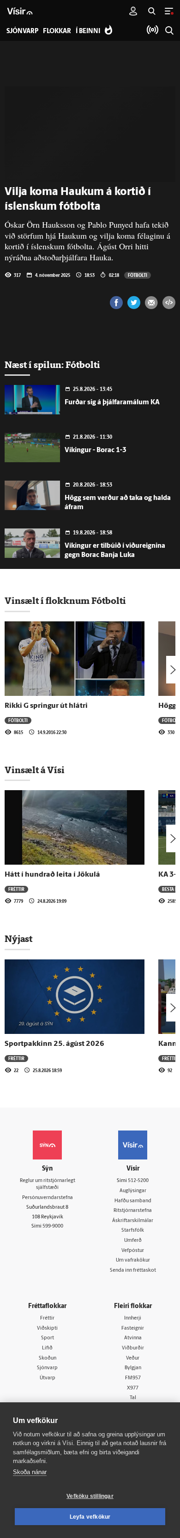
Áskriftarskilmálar (132, 1220)
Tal (133, 1397)
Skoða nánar (30, 1472)
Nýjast (18, 939)
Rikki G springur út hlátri (46, 706)
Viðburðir (133, 1348)
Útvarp (47, 1378)
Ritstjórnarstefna (133, 1210)
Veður (132, 1358)
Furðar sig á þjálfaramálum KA (112, 402)
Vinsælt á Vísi (35, 770)
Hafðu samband (132, 1201)
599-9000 (52, 1226)
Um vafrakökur (133, 1260)
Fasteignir (132, 1328)
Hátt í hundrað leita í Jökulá (52, 874)
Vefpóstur (132, 1250)
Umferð (133, 1240)
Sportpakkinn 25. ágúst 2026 (54, 1044)
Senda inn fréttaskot (133, 1270)
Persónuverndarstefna (47, 1197)
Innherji (132, 1318)
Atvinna (133, 1338)
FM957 (133, 1378)
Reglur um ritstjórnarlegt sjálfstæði (47, 1184)
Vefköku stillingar (90, 1496)
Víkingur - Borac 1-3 (95, 450)
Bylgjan (133, 1368)
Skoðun (47, 1358)
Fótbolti (137, 275)
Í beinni (88, 31)
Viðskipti (47, 1328)
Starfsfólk (132, 1230)
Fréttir (16, 889)
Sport (47, 1338)
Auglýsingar (133, 1191)
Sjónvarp (47, 1368)
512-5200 (138, 1180)
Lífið (47, 1348)
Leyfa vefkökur (90, 1517)
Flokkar (57, 31)
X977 (132, 1388)
